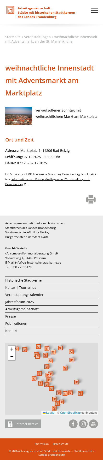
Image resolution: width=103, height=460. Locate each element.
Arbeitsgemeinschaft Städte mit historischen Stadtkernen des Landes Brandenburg (56, 452)
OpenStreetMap (70, 412)
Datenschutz (60, 444)
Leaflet (50, 412)
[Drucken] (91, 200)
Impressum (42, 444)
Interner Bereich (27, 424)
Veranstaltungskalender (24, 294)
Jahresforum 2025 (19, 302)
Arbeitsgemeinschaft (22, 309)
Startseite (13, 37)
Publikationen (16, 323)
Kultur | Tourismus (20, 287)
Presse (10, 316)
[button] (65, 368)
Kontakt (11, 330)
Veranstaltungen (37, 37)
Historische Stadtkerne (23, 280)
